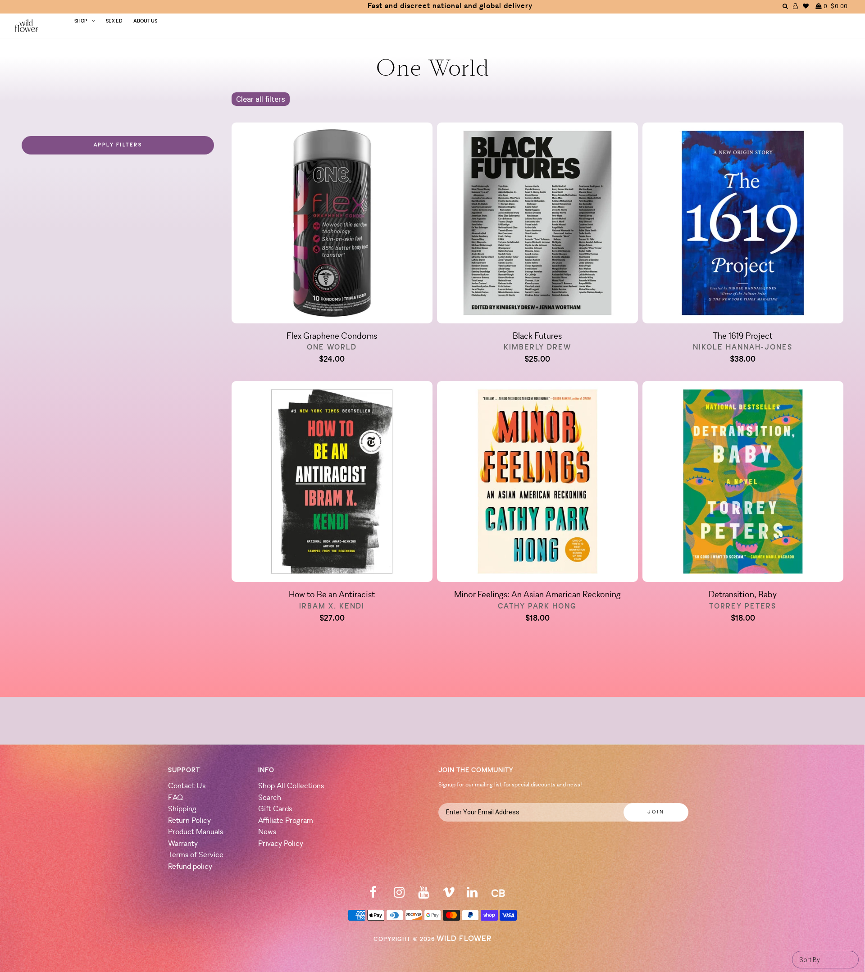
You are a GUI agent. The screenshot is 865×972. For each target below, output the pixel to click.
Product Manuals (195, 832)
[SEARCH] (785, 6)
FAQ (175, 798)
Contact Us (186, 786)
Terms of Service (195, 855)
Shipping (182, 809)
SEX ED (114, 21)
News (267, 832)
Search (269, 798)
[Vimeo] (448, 895)
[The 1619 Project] (742, 225)
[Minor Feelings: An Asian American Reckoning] (537, 483)
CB (498, 894)
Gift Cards (275, 809)
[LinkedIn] (472, 895)
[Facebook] (373, 895)
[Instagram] (399, 895)
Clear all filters (260, 99)
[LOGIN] (795, 6)
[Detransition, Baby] (742, 483)
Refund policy (190, 867)
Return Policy (189, 821)
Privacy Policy (280, 844)
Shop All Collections (291, 786)
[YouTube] (423, 895)
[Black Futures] (537, 225)
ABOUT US (145, 21)
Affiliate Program (285, 821)
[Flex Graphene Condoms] (332, 225)
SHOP (80, 21)
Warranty (183, 844)
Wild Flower (464, 939)
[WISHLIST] (806, 6)
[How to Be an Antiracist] (332, 483)
